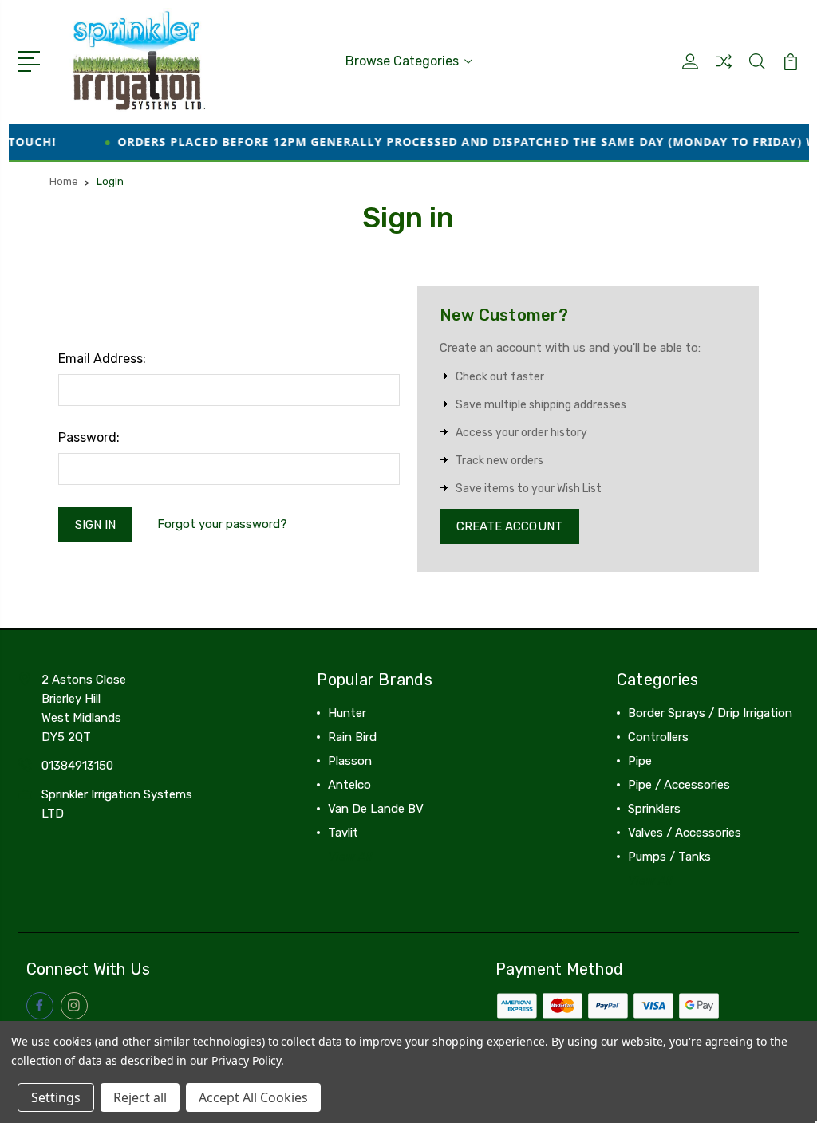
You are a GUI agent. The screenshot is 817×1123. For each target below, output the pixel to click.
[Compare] (723, 71)
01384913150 (77, 766)
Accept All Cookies (253, 1097)
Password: (89, 437)
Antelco (349, 785)
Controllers (658, 737)
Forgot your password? (222, 524)
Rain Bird (352, 737)
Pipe (640, 761)
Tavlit (343, 833)
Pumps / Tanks (669, 856)
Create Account (509, 526)
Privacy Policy (246, 1060)
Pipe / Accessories (679, 785)
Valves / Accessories (684, 833)
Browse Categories (402, 61)
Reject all (140, 1097)
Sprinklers (654, 809)
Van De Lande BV (376, 809)
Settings (56, 1097)
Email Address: (102, 358)
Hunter (347, 713)
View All (350, 856)
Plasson (350, 761)
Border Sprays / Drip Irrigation (710, 713)
